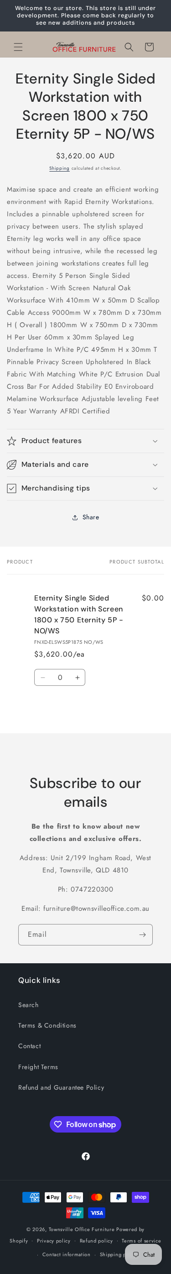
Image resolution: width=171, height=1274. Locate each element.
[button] (18, 47)
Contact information (66, 1254)
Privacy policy (54, 1240)
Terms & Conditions (47, 1025)
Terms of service (141, 1240)
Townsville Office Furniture (82, 1229)
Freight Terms (38, 1066)
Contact (29, 1045)
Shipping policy (119, 1254)
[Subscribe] (142, 934)
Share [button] (91, 517)
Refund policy (96, 1240)
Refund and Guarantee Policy (61, 1087)
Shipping (59, 168)
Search (28, 1004)
